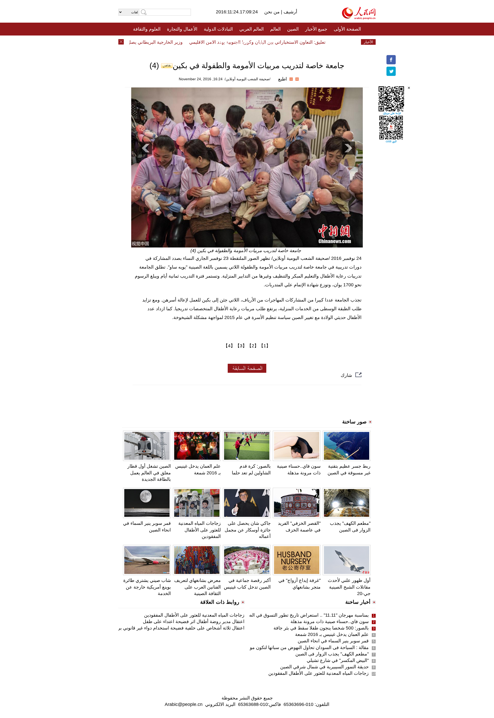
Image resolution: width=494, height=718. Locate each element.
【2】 (253, 345)
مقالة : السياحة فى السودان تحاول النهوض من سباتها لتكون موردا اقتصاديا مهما (293, 647)
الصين (293, 29)
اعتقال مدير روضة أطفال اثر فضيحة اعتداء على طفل (193, 621)
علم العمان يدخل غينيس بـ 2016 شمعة (332, 634)
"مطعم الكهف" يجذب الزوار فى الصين (332, 654)
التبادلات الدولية (218, 29)
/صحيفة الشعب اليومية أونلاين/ (247, 79)
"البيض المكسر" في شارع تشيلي (338, 660)
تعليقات (243, 42)
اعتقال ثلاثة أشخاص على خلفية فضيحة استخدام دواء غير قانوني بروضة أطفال (170, 628)
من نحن (272, 11)
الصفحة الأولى (347, 29)
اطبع (282, 79)
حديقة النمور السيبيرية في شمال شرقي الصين (324, 666)
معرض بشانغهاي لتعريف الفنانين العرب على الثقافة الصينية (197, 587)
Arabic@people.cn (183, 704)
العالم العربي (251, 29)
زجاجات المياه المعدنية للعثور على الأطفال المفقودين (199, 530)
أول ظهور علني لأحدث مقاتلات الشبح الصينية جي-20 (349, 587)
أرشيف (289, 11)
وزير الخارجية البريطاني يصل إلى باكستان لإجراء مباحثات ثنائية (135, 42)
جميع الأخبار (316, 29)
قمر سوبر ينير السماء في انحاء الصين (333, 640)
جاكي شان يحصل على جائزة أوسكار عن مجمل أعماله (248, 530)
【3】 (241, 345)
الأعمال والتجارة (182, 29)
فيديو (225, 42)
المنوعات (265, 42)
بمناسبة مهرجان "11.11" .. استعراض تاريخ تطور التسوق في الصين (306, 615)
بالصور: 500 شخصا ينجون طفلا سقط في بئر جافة (321, 628)
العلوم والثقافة (147, 29)
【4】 (229, 345)
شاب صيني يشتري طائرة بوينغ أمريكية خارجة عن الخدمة (147, 587)
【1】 (265, 345)
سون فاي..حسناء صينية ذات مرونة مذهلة (329, 621)
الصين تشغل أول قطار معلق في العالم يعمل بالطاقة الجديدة (149, 473)
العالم (275, 29)
